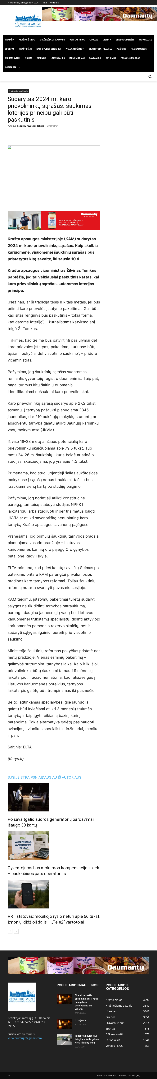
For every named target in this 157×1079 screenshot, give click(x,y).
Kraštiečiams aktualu (18, 91)
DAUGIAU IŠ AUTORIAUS (61, 777)
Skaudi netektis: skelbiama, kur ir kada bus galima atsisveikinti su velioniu (86, 1002)
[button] (149, 76)
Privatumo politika (106, 1075)
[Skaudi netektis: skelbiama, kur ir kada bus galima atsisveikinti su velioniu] (64, 999)
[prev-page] (10, 931)
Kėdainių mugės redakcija (30, 125)
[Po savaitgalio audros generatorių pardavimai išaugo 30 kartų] (54, 797)
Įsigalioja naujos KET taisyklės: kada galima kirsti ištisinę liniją (87, 1039)
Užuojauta (80, 1020)
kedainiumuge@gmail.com (25, 1038)
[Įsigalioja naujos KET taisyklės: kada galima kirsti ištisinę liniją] (64, 1039)
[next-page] (16, 931)
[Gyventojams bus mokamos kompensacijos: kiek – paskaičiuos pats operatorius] (54, 845)
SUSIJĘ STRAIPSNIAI (25, 777)
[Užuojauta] (64, 1024)
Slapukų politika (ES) (129, 1075)
